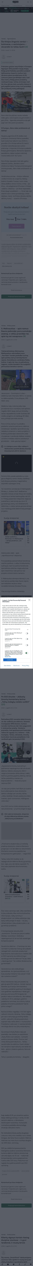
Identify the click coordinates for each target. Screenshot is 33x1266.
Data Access (16, 665)
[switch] (27, 633)
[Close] (29, 600)
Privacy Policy (25, 665)
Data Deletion (7, 665)
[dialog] (16, 633)
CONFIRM (10, 659)
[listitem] (16, 629)
